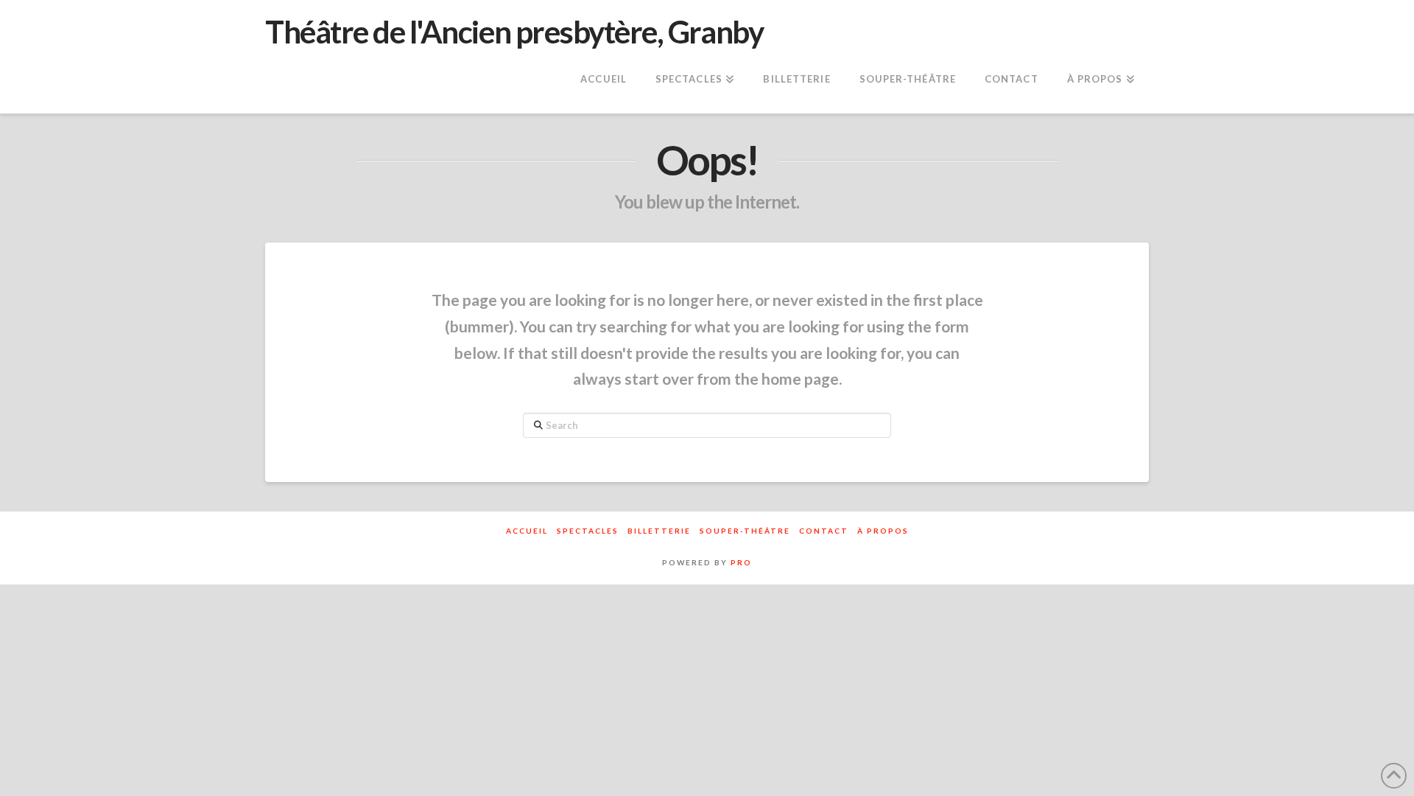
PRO (741, 562)
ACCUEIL (527, 530)
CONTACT (823, 530)
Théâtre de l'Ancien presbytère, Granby (514, 31)
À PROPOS (883, 530)
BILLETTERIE (659, 530)
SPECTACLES (588, 530)
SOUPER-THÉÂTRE (745, 530)
